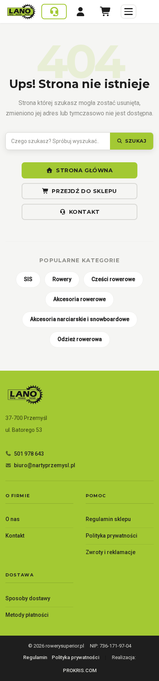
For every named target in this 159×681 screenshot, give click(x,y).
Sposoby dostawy (27, 598)
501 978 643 (29, 454)
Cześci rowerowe (113, 279)
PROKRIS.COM (79, 670)
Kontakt (84, 211)
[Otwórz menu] (128, 11)
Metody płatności (27, 615)
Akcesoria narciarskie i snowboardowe (79, 319)
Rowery (61, 279)
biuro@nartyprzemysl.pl (44, 465)
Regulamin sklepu (108, 519)
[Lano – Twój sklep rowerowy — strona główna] (21, 11)
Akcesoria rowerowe (79, 299)
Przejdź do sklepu (84, 191)
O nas (12, 519)
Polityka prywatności (111, 536)
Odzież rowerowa (80, 339)
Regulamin (35, 657)
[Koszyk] (106, 11)
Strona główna (84, 170)
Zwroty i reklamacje (110, 552)
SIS (28, 279)
